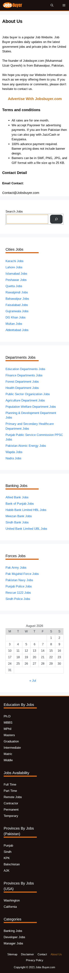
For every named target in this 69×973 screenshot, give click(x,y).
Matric (8, 754)
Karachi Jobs (15, 261)
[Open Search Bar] (52, 5)
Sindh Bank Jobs (17, 522)
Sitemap (12, 954)
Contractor (11, 803)
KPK (7, 858)
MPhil (7, 729)
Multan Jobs (14, 324)
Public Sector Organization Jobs (28, 394)
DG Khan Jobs (16, 317)
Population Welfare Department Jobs (31, 406)
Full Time (10, 784)
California (10, 906)
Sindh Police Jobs (18, 599)
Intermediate (12, 747)
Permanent (11, 809)
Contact (42, 954)
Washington (12, 900)
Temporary (11, 816)
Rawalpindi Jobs (17, 292)
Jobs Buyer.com (45, 967)
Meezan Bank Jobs (19, 516)
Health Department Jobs (22, 388)
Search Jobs (14, 211)
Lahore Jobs (14, 267)
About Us (56, 954)
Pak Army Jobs (16, 567)
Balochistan (12, 864)
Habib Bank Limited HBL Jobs (26, 510)
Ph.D (7, 716)
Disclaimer (27, 954)
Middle (8, 760)
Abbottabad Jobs (17, 330)
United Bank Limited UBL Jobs (26, 528)
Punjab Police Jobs (19, 586)
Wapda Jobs (14, 452)
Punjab (8, 845)
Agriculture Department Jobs (25, 400)
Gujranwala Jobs (17, 311)
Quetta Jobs (14, 286)
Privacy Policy (34, 960)
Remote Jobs (13, 797)
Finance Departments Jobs (24, 375)
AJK (6, 870)
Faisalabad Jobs (17, 305)
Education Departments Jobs (25, 369)
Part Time (10, 791)
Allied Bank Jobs (17, 497)
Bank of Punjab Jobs (20, 503)
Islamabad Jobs (16, 273)
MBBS (8, 722)
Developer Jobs (14, 937)
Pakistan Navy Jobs (19, 580)
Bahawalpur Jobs (17, 298)
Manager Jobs (13, 943)
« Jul (32, 680)
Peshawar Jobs (16, 280)
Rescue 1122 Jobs (18, 592)
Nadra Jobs (13, 458)
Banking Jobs (13, 931)
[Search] (56, 219)
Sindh (7, 852)
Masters (9, 735)
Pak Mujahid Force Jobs (22, 574)
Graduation (11, 741)
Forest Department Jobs (22, 381)
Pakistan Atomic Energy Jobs (26, 446)
